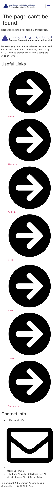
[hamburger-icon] (48, 6)
